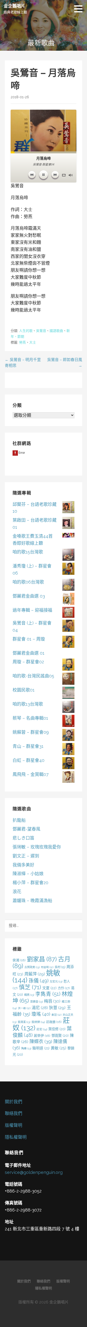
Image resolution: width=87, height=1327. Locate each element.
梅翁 (52, 1001)
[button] (80, 8)
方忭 (64, 988)
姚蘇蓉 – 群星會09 (31, 732)
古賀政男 (32, 967)
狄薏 (57, 1007)
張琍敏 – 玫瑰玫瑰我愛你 (37, 846)
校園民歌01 (24, 689)
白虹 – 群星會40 (28, 760)
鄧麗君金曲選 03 (29, 596)
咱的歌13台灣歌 (28, 704)
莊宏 (41, 1029)
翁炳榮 (38, 1022)
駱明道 (41, 1048)
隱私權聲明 (16, 1137)
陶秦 (26, 1048)
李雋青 (47, 994)
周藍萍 (34, 974)
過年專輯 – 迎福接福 (32, 610)
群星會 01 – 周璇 (29, 639)
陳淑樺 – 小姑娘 (28, 873)
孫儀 (39, 981)
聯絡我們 (13, 1113)
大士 (32, 342)
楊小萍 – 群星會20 (30, 882)
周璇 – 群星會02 (28, 661)
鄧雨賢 (60, 1035)
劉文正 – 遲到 (26, 855)
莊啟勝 (54, 1022)
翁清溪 (24, 1022)
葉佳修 (56, 1029)
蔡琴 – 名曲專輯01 (30, 718)
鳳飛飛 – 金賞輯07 (31, 774)
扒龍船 (19, 820)
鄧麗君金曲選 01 (28, 653)
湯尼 (40, 1007)
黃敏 (58, 1048)
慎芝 (30, 987)
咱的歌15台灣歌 (28, 551)
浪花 (17, 891)
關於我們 (13, 1101)
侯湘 (19, 960)
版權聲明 (13, 1125)
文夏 (49, 988)
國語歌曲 (56, 331)
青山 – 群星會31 (28, 746)
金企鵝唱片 (14, 6)
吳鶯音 (41, 331)
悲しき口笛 (23, 838)
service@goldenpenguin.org (34, 1172)
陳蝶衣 (40, 1041)
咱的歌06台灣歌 (28, 582)
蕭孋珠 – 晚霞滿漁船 (32, 900)
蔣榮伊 (42, 1036)
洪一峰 (24, 1008)
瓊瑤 (40, 1014)
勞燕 (22, 342)
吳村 (60, 967)
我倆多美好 (23, 864)
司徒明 (47, 967)
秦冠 (56, 1014)
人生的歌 (26, 331)
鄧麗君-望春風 (26, 829)
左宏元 (56, 981)
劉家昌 (42, 959)
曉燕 (29, 995)
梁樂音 (36, 1001)
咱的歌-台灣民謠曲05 (33, 675)
